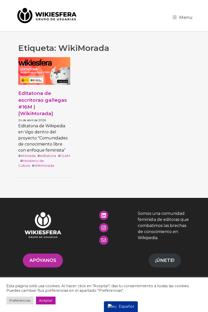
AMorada (28, 156)
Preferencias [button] (19, 300)
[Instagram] (103, 227)
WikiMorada (44, 165)
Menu (186, 17)
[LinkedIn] (103, 215)
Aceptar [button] (46, 300)
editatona (48, 156)
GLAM (65, 156)
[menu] (121, 306)
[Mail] (103, 240)
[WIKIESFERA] (47, 16)
